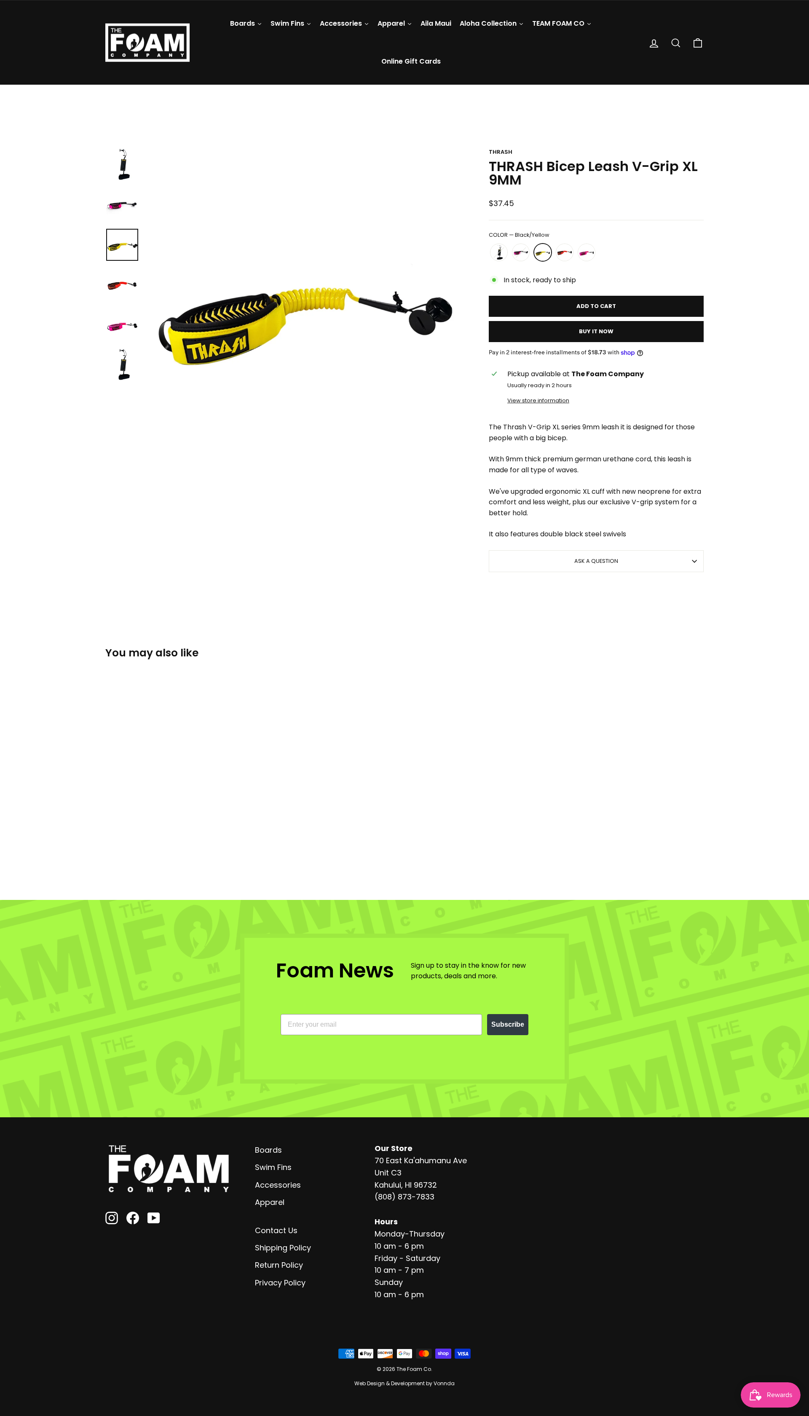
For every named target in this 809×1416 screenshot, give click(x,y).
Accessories (278, 1185)
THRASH (500, 151)
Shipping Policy (283, 1247)
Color (519, 234)
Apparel (269, 1202)
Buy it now (596, 331)
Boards (268, 1150)
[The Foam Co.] (168, 1169)
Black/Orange (564, 252)
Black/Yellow (542, 252)
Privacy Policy (280, 1282)
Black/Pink (520, 252)
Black (498, 252)
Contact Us (276, 1230)
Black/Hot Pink (586, 252)
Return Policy (279, 1265)
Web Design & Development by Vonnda (404, 1383)
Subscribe (507, 1024)
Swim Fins (273, 1167)
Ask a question (596, 561)
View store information (538, 400)
